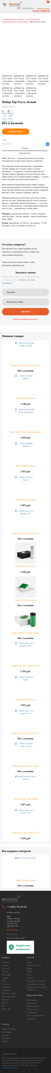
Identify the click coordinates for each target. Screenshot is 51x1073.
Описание (25, 148)
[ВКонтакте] (47, 144)
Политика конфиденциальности (25, 319)
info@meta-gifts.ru (13, 912)
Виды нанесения (25, 153)
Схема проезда (12, 930)
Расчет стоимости (41, 11)
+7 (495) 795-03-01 (17, 906)
